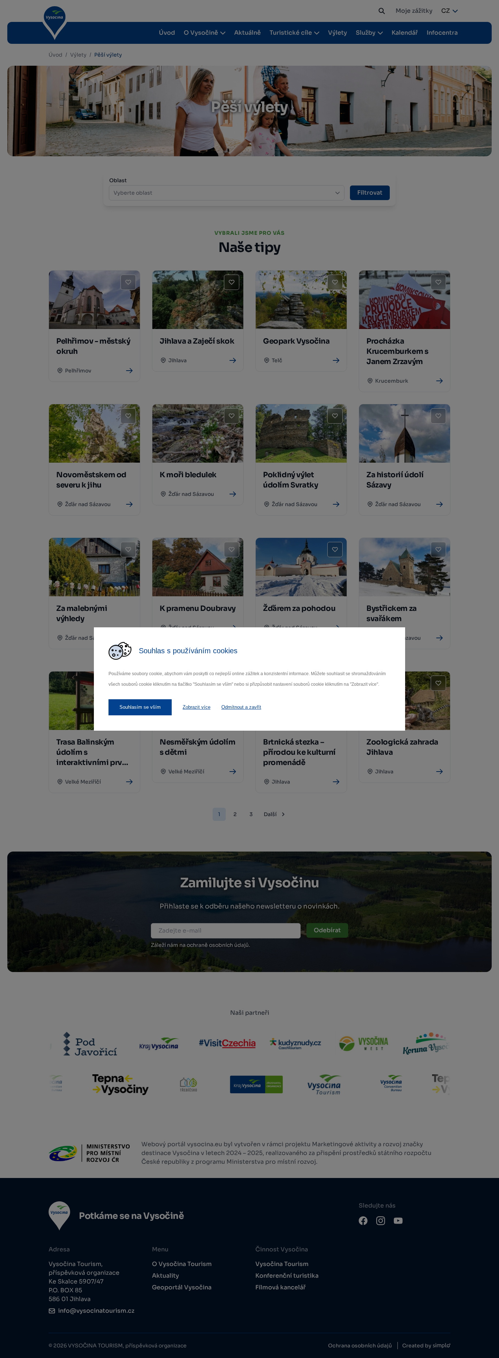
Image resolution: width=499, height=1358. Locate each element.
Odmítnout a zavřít (241, 707)
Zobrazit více (196, 707)
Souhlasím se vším (140, 707)
